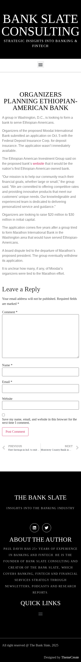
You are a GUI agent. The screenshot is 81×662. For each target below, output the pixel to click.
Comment (9, 312)
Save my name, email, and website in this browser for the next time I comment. (39, 421)
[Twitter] (46, 527)
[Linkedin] (34, 527)
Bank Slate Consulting (40, 25)
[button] (40, 64)
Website (7, 398)
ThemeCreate (70, 657)
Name (7, 365)
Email (7, 382)
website (38, 163)
